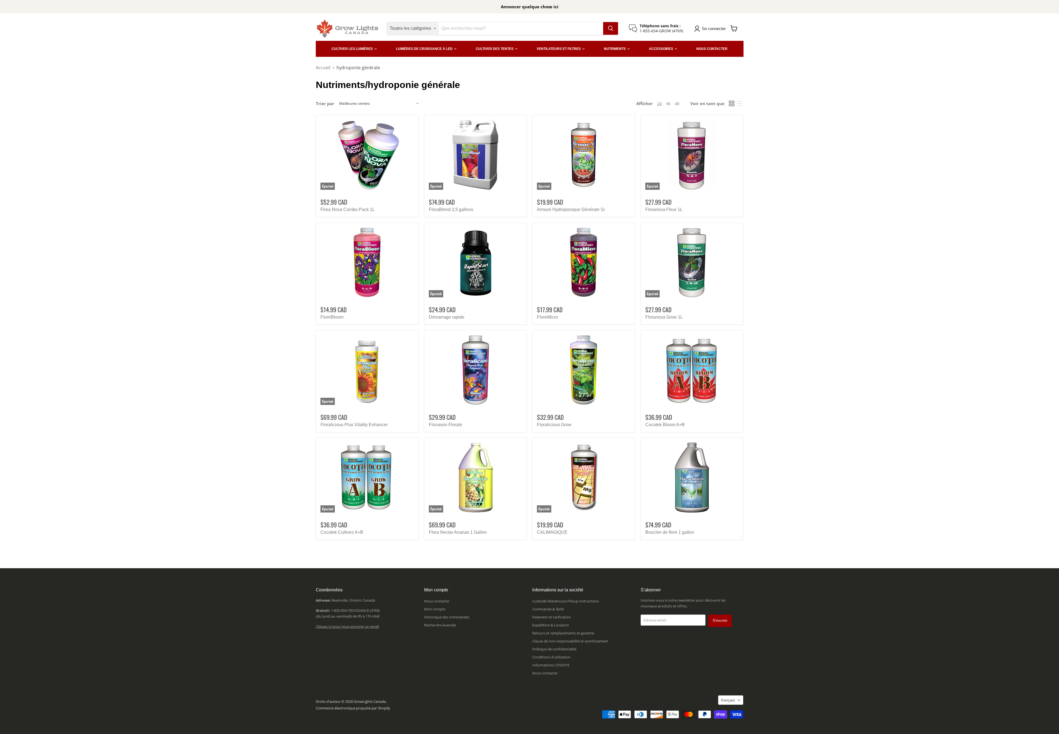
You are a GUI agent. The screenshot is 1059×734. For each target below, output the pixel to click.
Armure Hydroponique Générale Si (571, 209)
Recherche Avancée (440, 625)
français (728, 700)
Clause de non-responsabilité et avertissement (570, 641)
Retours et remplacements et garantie (563, 633)
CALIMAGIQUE (552, 532)
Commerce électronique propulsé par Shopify (353, 708)
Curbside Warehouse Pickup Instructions (565, 601)
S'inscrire (720, 620)
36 (668, 103)
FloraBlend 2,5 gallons (451, 209)
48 (677, 103)
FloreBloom (331, 317)
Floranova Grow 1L (664, 317)
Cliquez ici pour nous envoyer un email (347, 626)
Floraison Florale (445, 424)
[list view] (739, 103)
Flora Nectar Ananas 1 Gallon (458, 532)
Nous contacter (437, 601)
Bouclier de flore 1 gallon (669, 532)
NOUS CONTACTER (712, 49)
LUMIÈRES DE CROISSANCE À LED (424, 49)
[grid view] (732, 103)
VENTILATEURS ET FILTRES (559, 49)
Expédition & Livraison (550, 625)
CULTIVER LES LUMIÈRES (352, 49)
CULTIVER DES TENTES (495, 49)
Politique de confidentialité (554, 649)
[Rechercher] (610, 28)
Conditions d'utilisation (551, 657)
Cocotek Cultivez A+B (341, 532)
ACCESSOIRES (661, 49)
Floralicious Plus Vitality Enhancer (354, 424)
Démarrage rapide (446, 317)
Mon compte (434, 609)
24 (659, 103)
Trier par (325, 103)
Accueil (323, 68)
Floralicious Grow (554, 424)
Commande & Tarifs (548, 609)
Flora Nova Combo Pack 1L (347, 209)
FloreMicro (547, 317)
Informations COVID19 (550, 665)
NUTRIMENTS (615, 49)
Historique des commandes (446, 617)
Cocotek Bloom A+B (665, 424)
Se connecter (714, 28)
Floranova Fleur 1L (664, 209)
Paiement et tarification (551, 617)
